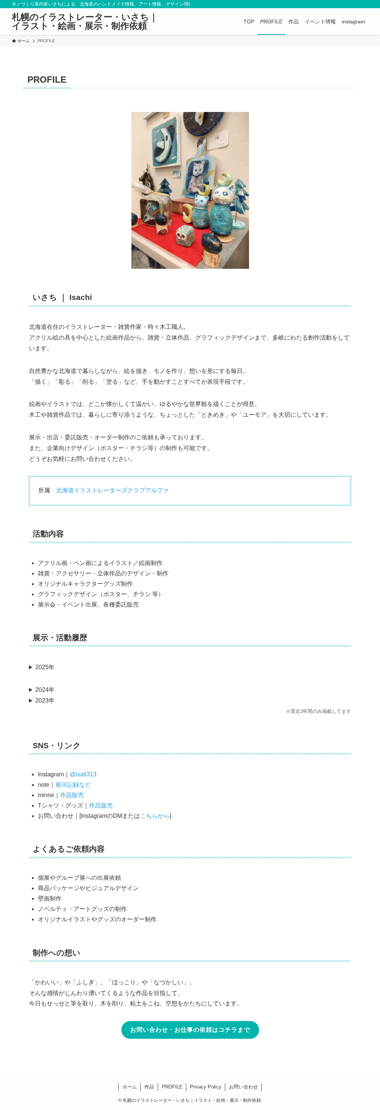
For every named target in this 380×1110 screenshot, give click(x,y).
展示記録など (73, 785)
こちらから (155, 816)
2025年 (45, 667)
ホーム (129, 1087)
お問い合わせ (243, 1087)
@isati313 (83, 774)
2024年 (45, 690)
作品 (149, 1087)
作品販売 (72, 795)
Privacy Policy (205, 1087)
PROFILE (172, 1087)
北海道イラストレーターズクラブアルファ (112, 490)
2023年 (45, 700)
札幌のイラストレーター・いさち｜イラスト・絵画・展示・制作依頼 (85, 21)
